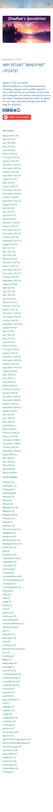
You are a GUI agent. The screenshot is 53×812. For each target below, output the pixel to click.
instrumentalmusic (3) (13, 623)
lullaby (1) (7, 659)
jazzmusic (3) (9, 634)
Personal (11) (8, 688)
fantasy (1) (7, 605)
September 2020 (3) (12, 367)
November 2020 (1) (12, 360)
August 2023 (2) (10, 244)
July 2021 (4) (8, 331)
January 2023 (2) (10, 266)
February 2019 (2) (11, 432)
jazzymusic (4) (9, 638)
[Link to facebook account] (4, 110)
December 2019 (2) (12, 396)
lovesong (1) (8, 656)
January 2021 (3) (10, 353)
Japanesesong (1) (10, 627)
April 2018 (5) (9, 469)
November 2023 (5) (12, 233)
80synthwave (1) (10, 507)
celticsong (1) (9, 569)
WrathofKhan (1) (10, 768)
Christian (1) (8, 572)
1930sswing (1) (9, 493)
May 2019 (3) (9, 421)
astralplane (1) (9, 533)
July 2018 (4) (8, 458)
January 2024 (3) (10, 226)
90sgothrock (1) (10, 514)
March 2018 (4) (10, 472)
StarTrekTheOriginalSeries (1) (17, 739)
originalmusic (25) (11, 681)
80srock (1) (8, 504)
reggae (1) (7, 714)
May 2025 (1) (8, 182)
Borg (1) (6, 551)
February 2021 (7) (11, 349)
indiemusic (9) (9, 616)
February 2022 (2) (11, 306)
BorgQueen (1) (9, 554)
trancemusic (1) (10, 764)
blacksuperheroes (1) (12, 543)
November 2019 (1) (12, 400)
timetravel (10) (9, 761)
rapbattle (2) (8, 706)
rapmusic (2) (8, 710)
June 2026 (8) (9, 143)
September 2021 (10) (12, 324)
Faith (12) (7, 594)
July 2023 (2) (8, 248)
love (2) (6, 652)
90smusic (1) (8, 518)
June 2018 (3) (9, 461)
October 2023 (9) (11, 237)
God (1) (6, 609)
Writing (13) (8, 772)
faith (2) (6, 598)
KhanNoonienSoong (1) (14, 648)
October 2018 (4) (10, 447)
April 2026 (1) (9, 150)
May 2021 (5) (8, 338)
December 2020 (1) (12, 356)
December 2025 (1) (11, 164)
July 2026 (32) (9, 139)
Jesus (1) (6, 641)
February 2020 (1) (11, 389)
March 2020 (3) (10, 385)
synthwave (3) (9, 757)
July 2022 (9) (8, 287)
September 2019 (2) (12, 407)
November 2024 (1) (12, 193)
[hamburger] (48, 4)
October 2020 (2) (11, 364)
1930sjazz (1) (8, 482)
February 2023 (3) (11, 262)
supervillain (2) (10, 753)
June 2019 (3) (9, 418)
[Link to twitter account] (7, 110)
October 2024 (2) (11, 197)
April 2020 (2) (9, 382)
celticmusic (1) (9, 565)
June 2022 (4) (9, 291)
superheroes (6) (10, 750)
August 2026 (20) (11, 135)
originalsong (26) (11, 685)
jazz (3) (6, 630)
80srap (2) (7, 500)
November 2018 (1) (12, 443)
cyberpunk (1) (9, 583)
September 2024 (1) (12, 201)
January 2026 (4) (10, 161)
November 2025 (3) (12, 168)
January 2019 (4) (10, 436)
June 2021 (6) (9, 335)
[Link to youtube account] (18, 110)
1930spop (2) (8, 489)
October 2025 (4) (11, 172)
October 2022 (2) (11, 277)
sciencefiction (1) (11, 732)
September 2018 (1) (12, 450)
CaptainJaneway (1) (11, 558)
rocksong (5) (8, 725)
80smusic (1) (8, 496)
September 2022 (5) (12, 280)
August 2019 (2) (10, 411)
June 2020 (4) (9, 374)
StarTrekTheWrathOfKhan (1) (16, 743)
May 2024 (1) (9, 211)
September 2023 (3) (12, 240)
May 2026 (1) (9, 146)
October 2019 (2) (10, 403)
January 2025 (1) (10, 186)
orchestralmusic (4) (12, 674)
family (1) (7, 601)
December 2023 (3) (12, 229)
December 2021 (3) (12, 313)
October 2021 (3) (10, 320)
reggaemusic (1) (10, 717)
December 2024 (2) (12, 190)
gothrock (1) (8, 612)
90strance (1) (9, 525)
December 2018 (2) (12, 440)
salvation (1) (8, 728)
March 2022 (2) (10, 302)
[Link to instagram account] (11, 110)
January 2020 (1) (10, 393)
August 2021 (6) (10, 327)
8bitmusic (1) (8, 511)
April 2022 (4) (9, 298)
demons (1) (8, 590)
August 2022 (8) (10, 284)
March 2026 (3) (10, 153)
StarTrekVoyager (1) (12, 746)
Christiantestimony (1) (13, 580)
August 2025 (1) (10, 179)
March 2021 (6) (10, 345)
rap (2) (6, 703)
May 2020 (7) (9, 378)
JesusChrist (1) (9, 645)
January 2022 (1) (10, 309)
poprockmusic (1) (11, 699)
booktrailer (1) (9, 547)
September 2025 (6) (12, 175)
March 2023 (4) (10, 258)
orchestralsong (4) (11, 677)
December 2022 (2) (12, 269)
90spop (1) (7, 522)
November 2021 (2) (12, 316)
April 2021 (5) (9, 342)
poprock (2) (8, 696)
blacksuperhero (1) (11, 540)
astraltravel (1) (9, 536)
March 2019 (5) (9, 429)
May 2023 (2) (9, 251)
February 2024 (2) (11, 222)
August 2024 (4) (10, 204)
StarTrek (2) (8, 735)
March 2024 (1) (10, 219)
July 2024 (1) (8, 208)
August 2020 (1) (10, 371)
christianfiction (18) (12, 576)
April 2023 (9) (9, 255)
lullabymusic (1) (10, 663)
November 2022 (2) (12, 273)
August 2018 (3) (10, 454)
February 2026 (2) (11, 157)
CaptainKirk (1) (9, 561)
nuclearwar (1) (9, 670)
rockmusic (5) (9, 721)
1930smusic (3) (9, 485)
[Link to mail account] (14, 110)
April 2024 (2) (9, 215)
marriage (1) (8, 667)
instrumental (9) (10, 619)
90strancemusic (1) (11, 529)
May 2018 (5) (8, 465)
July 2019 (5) (8, 414)
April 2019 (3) (9, 425)
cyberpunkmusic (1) (12, 587)
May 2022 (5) (9, 295)
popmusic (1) (8, 692)
